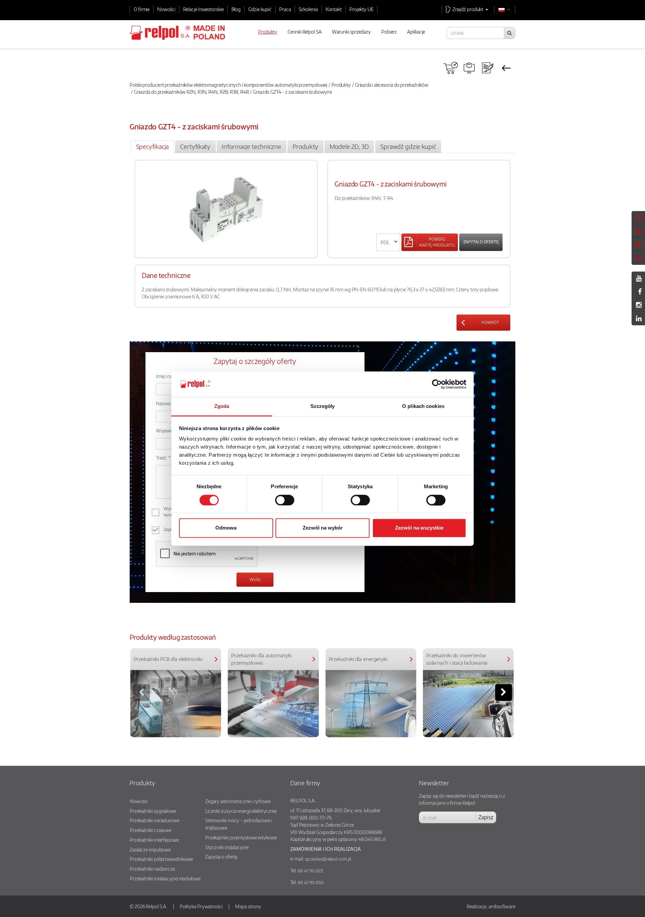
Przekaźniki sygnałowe (153, 811)
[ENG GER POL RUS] (388, 242)
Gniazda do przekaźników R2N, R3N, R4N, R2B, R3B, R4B (191, 92)
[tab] (152, 146)
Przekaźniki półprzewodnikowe (161, 859)
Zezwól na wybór (323, 528)
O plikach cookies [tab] (423, 406)
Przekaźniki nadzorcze (152, 869)
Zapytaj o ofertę (481, 241)
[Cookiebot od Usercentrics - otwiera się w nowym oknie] (436, 384)
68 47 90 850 (311, 882)
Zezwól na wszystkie (419, 528)
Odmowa (225, 528)
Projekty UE (361, 9)
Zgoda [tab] (221, 406)
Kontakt (334, 9)
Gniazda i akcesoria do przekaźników (392, 85)
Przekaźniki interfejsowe (154, 840)
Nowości (166, 9)
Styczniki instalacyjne (227, 847)
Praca (285, 9)
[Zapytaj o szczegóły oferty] (487, 68)
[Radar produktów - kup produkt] (450, 68)
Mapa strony (248, 906)
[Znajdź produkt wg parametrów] (469, 68)
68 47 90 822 (310, 870)
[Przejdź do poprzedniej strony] (506, 68)
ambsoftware (501, 906)
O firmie (141, 9)
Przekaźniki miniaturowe (154, 820)
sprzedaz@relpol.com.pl (328, 859)
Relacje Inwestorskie (203, 9)
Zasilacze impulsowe (150, 849)
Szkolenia (308, 9)
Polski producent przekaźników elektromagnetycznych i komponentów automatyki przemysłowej (228, 85)
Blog (236, 9)
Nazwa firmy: (169, 403)
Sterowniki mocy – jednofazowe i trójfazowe (238, 824)
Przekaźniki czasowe (150, 830)
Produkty (341, 85)
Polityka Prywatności (201, 906)
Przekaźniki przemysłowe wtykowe (241, 837)
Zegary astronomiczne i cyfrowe (237, 801)
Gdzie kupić (259, 9)
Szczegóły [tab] (322, 406)
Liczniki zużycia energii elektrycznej (240, 811)
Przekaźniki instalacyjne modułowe (165, 878)
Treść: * (163, 458)
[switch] (284, 500)
